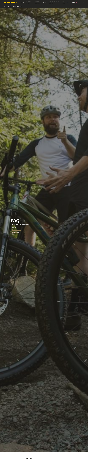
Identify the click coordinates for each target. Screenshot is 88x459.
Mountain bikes (16, 230)
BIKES (22, 2)
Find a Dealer (64, 2)
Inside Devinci (37, 2)
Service (14, 227)
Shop (44, 2)
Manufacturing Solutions (54, 2)
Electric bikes (15, 232)
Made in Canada (28, 2)
